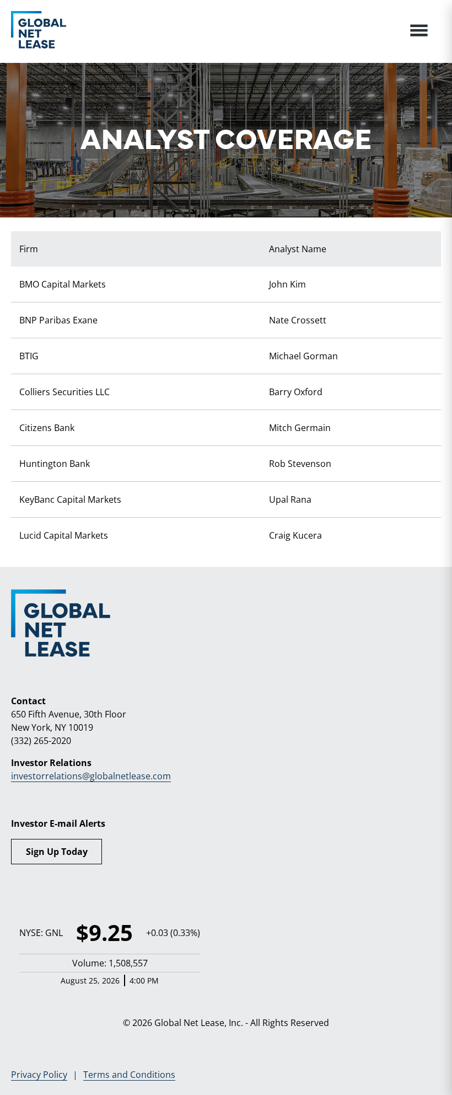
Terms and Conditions (129, 1074)
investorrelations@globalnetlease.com (91, 776)
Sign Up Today (57, 852)
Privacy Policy (39, 1074)
